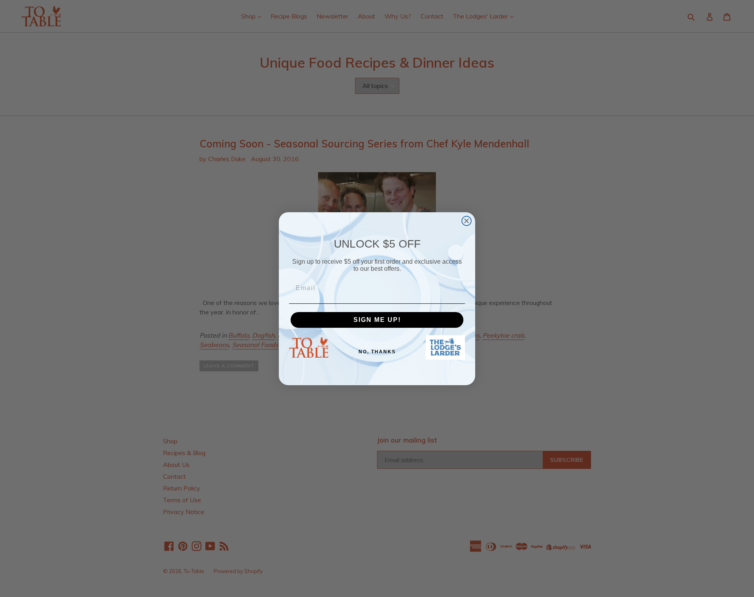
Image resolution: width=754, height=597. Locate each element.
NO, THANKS (377, 352)
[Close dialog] (466, 221)
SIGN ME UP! (377, 319)
